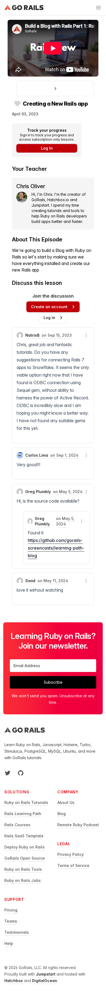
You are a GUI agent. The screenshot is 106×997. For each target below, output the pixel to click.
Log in (49, 317)
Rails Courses (17, 824)
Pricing (10, 910)
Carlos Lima (36, 455)
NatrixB (32, 335)
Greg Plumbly (38, 491)
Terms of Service (73, 865)
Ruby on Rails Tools (23, 869)
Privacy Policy (70, 854)
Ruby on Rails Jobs (22, 880)
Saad (30, 580)
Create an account (49, 306)
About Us (65, 802)
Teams (10, 921)
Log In (47, 148)
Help (8, 943)
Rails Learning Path (22, 813)
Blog (61, 813)
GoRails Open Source (24, 858)
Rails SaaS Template (23, 836)
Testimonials (16, 932)
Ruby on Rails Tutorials (26, 802)
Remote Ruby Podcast (78, 824)
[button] (86, 335)
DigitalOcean (44, 980)
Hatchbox (13, 980)
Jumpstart (45, 974)
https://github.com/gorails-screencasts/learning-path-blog (56, 548)
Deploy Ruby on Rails (24, 847)
